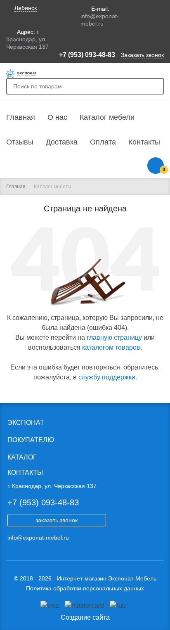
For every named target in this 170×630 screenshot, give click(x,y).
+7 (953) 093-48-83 (87, 54)
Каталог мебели (107, 117)
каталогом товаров (111, 347)
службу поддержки (106, 377)
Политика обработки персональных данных (85, 588)
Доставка (62, 142)
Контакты (144, 142)
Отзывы (19, 142)
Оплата (103, 142)
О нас (57, 117)
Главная (20, 117)
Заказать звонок (142, 55)
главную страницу (114, 337)
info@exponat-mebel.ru (38, 537)
